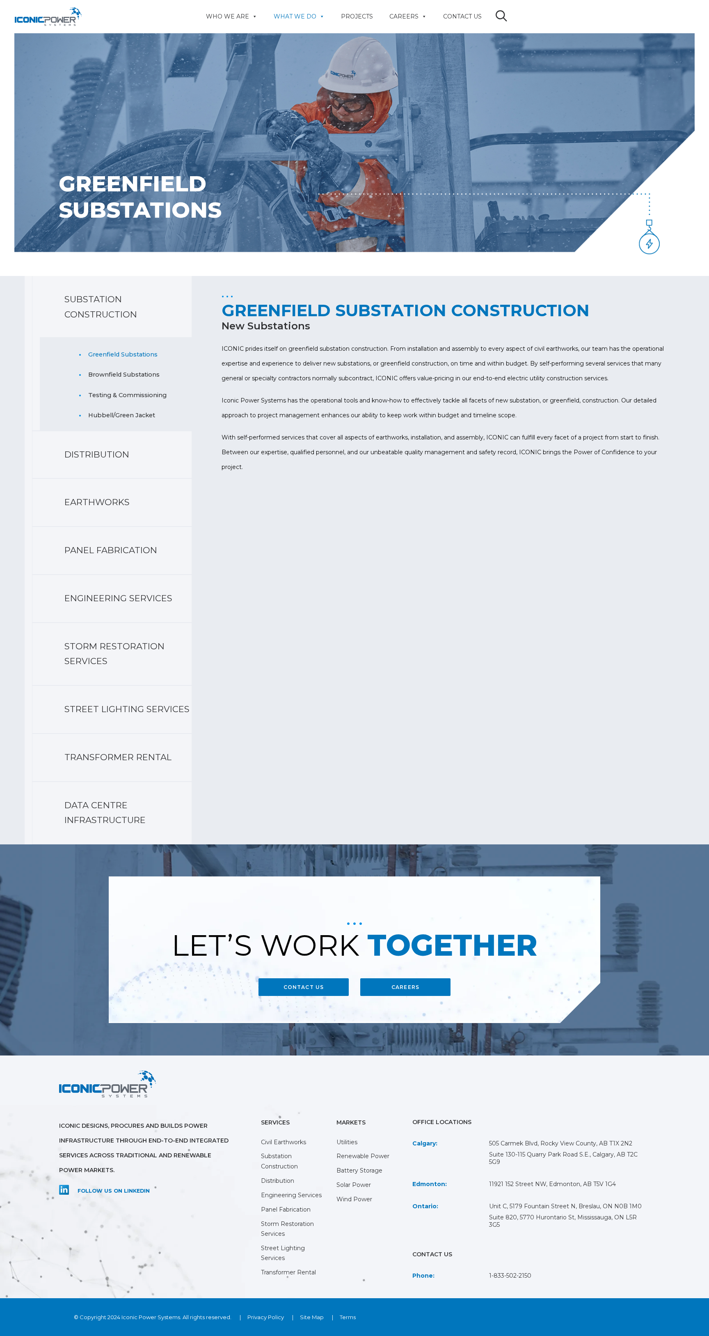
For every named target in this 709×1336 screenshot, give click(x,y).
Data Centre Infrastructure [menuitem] (105, 813)
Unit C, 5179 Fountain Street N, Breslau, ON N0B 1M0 (565, 1206)
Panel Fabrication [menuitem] (110, 550)
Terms (348, 1317)
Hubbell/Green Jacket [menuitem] (121, 415)
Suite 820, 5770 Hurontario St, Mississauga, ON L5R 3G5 (563, 1221)
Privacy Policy (265, 1317)
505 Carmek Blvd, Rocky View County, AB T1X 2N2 (560, 1143)
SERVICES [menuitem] (275, 1122)
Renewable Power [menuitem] (362, 1156)
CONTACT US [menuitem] (462, 16)
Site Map (312, 1317)
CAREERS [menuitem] (404, 16)
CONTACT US (304, 987)
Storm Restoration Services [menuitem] (114, 654)
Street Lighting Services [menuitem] (127, 709)
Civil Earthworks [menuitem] (283, 1142)
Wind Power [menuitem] (354, 1199)
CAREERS (405, 987)
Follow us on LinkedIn (114, 1191)
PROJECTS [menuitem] (357, 16)
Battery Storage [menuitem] (359, 1170)
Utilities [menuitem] (346, 1142)
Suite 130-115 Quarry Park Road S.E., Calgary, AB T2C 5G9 (563, 1158)
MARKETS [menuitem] (351, 1122)
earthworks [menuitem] (97, 502)
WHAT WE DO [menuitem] (295, 16)
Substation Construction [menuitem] (100, 307)
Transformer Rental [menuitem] (118, 757)
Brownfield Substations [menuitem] (124, 374)
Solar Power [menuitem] (353, 1185)
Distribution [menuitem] (96, 454)
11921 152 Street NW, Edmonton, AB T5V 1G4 (552, 1184)
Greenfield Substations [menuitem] (123, 354)
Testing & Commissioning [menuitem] (127, 395)
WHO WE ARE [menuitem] (227, 16)
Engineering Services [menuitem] (118, 598)
